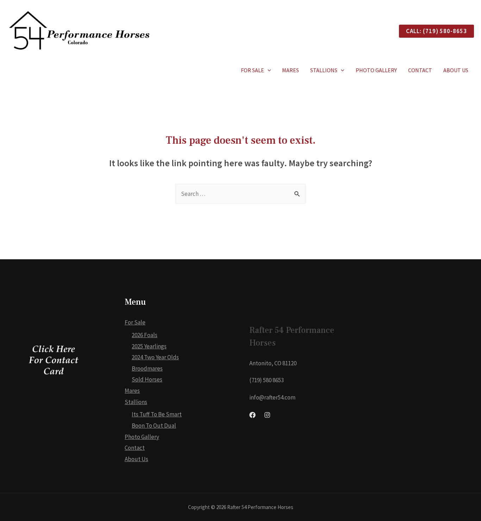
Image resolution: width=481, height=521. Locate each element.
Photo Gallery (376, 70)
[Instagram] (267, 415)
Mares (290, 70)
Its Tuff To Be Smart (157, 414)
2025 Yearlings (149, 346)
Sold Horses (147, 379)
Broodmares (147, 368)
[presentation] (267, 70)
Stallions (323, 70)
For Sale (252, 70)
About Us (455, 70)
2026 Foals (144, 335)
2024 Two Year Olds (155, 357)
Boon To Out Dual (154, 425)
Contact (420, 70)
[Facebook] (252, 415)
